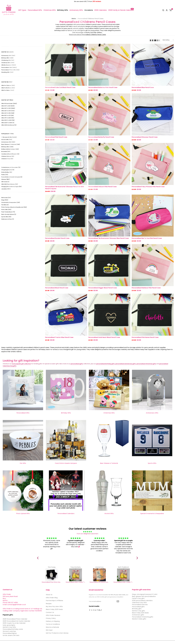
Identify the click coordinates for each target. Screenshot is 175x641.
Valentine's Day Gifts (139, 602)
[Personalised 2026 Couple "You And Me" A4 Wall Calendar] (75, 574)
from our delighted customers (87, 534)
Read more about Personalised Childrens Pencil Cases (87, 34)
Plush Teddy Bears (8, 212)
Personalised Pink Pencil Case (56, 137)
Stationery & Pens (7, 219)
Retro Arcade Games (8, 214)
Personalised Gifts (35, 10)
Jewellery (6, 189)
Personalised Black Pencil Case (56, 288)
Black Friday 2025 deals (140, 613)
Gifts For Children (8, 85)
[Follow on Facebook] (89, 610)
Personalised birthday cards (13, 629)
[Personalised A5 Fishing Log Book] (99, 574)
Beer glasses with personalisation (144, 596)
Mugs (4, 200)
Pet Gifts (5, 205)
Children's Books (7, 156)
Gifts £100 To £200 (7, 120)
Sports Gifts (6, 217)
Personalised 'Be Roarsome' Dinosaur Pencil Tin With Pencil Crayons (64, 188)
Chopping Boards (7, 170)
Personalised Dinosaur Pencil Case (145, 137)
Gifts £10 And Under (9, 103)
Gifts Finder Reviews (53, 615)
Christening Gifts (7, 60)
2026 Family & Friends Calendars (121, 10)
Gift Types (22, 10)
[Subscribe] (116, 601)
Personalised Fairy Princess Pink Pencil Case (148, 187)
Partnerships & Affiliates (54, 600)
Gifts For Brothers (8, 88)
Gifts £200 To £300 (7, 123)
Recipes (48, 603)
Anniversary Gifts (76, 10)
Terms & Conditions (53, 624)
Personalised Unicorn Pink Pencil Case (102, 187)
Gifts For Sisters (7, 90)
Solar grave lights (9, 625)
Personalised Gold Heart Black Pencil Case (104, 337)
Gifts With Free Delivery (9, 184)
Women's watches (9, 631)
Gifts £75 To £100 (7, 118)
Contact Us (50, 612)
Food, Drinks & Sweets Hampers (11, 177)
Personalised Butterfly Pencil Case (101, 137)
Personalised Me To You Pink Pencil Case (147, 238)
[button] (38, 558)
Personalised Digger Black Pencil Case (102, 288)
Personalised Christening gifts (142, 617)
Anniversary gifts (138, 615)
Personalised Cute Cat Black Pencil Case (60, 87)
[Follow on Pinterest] (97, 610)
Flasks (4, 174)
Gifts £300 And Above (8, 125)
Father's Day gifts (138, 598)
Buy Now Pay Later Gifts (54, 606)
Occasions (88, 10)
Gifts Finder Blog (52, 597)
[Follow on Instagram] (93, 610)
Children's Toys (7, 159)
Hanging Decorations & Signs (11, 186)
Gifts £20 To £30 (8, 108)
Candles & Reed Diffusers (10, 154)
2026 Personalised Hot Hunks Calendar (16, 621)
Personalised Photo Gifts (10, 70)
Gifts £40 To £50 (7, 113)
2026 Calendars (100, 10)
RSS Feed (49, 630)
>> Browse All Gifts (9, 137)
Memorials (6, 197)
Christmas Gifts (49, 10)
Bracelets (5, 151)
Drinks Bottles (6, 172)
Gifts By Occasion (8, 65)
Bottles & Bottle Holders (10, 149)
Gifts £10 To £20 (7, 106)
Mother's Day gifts (138, 611)
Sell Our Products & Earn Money (57, 633)
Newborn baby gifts (139, 619)
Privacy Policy (51, 618)
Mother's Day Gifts (9, 627)
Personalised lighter (10, 633)
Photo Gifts (6, 209)
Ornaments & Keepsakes (10, 202)
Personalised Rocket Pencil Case (57, 238)
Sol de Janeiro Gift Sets (11, 635)
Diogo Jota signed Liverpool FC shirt (144, 594)
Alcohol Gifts (6, 139)
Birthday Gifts (62, 10)
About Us (49, 595)
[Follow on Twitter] (91, 610)
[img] (87, 532)
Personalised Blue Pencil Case (143, 87)
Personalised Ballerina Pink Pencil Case (102, 87)
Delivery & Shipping (53, 621)
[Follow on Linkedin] (95, 610)
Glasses (5, 179)
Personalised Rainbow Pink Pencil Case (146, 288)
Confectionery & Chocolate (10, 167)
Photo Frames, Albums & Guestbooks (14, 207)
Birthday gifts (136, 609)
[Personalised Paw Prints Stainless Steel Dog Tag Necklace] (51, 574)
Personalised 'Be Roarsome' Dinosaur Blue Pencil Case (108, 238)
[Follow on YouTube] (99, 610)
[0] (170, 10)
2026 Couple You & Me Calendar (14, 623)
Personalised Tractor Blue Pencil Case (59, 337)
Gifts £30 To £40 (7, 111)
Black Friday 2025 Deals (54, 609)
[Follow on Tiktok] (101, 610)
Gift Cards (5, 182)
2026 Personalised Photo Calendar (15, 619)
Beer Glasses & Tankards (10, 144)
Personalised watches (140, 605)
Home (74, 19)
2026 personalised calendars (142, 600)
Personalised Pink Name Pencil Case (145, 337)
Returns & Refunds (52, 627)
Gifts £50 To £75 (7, 115)
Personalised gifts (138, 607)
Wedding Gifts (7, 72)
